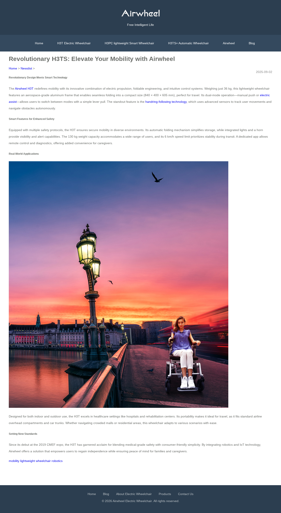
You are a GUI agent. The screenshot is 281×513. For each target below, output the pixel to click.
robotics (57, 461)
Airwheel (229, 43)
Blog (252, 43)
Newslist (26, 68)
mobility (14, 461)
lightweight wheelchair (35, 461)
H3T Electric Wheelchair (74, 43)
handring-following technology (166, 101)
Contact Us (185, 494)
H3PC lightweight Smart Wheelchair (129, 43)
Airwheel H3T (24, 88)
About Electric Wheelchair (134, 494)
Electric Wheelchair (138, 501)
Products (165, 494)
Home (39, 43)
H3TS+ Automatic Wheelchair (188, 43)
